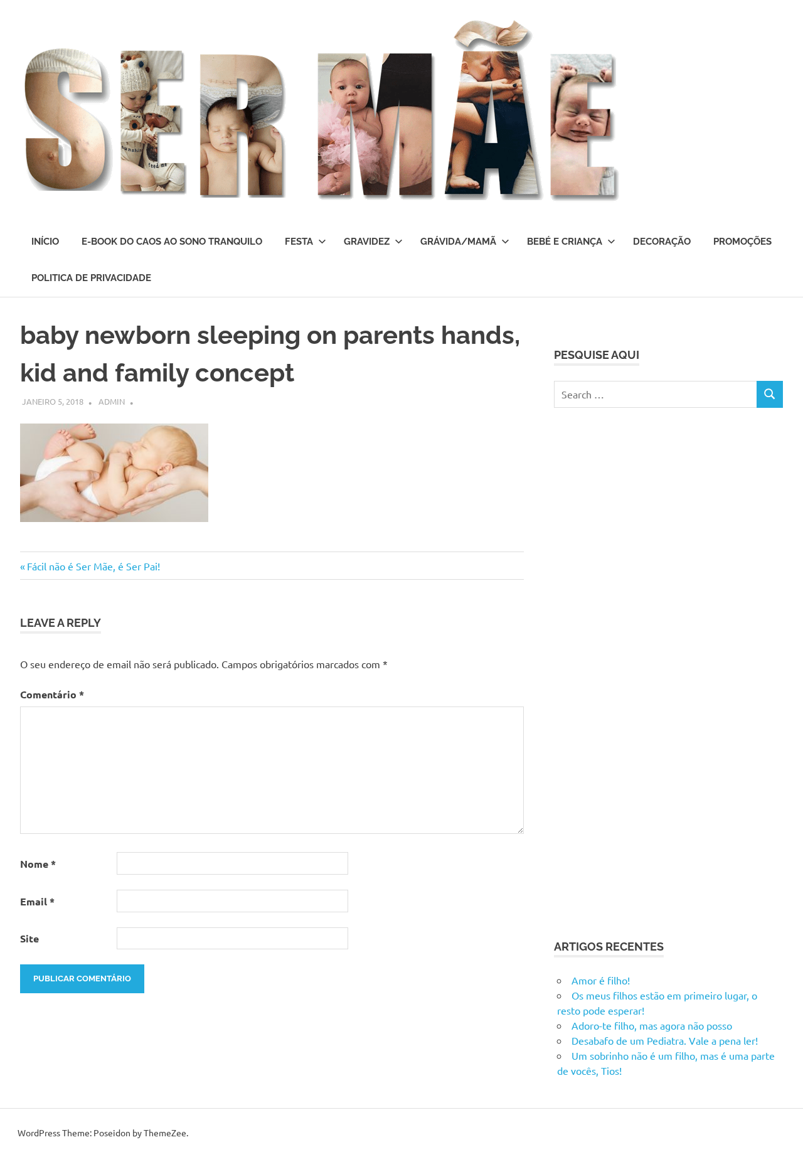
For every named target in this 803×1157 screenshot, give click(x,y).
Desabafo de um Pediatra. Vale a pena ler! (665, 1040)
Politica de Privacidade (91, 278)
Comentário (52, 694)
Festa (299, 241)
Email (37, 901)
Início (45, 241)
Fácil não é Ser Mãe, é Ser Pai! (93, 566)
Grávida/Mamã (458, 241)
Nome (38, 863)
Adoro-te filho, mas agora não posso (652, 1025)
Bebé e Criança (564, 241)
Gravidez (367, 241)
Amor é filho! (601, 980)
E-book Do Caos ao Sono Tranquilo (172, 241)
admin (111, 401)
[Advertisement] (648, 671)
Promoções (742, 241)
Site (29, 938)
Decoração (662, 241)
